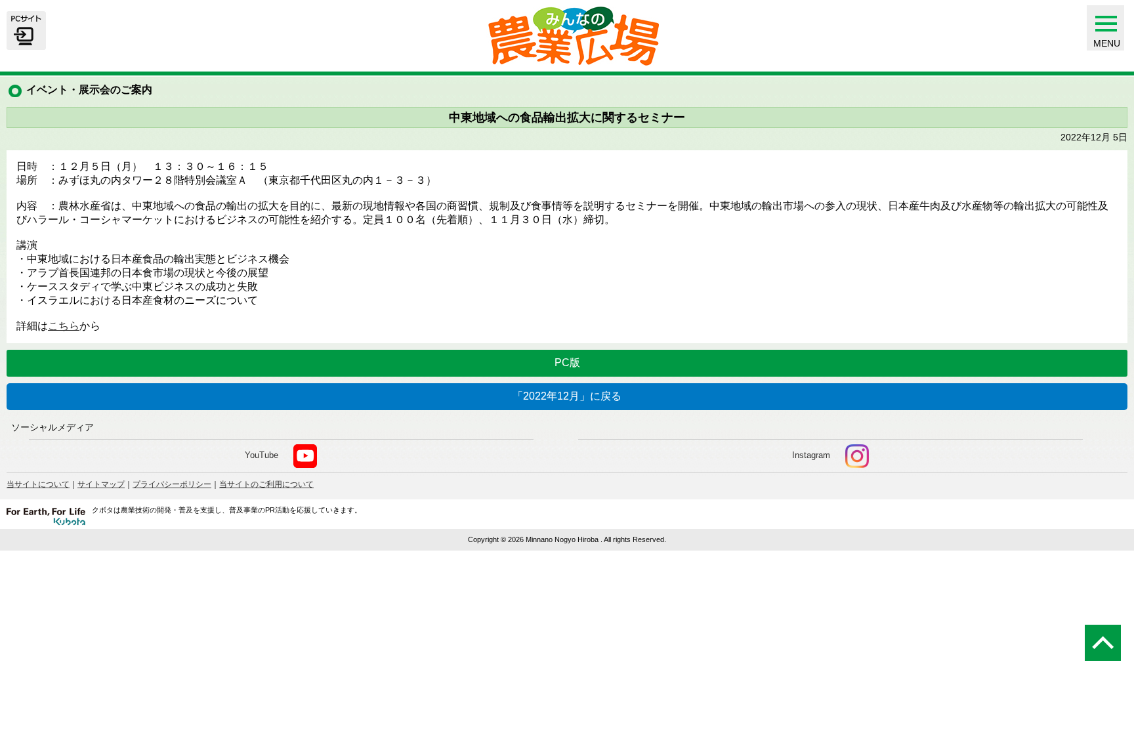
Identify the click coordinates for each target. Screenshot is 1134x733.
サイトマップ (101, 484)
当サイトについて (38, 484)
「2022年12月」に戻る (567, 396)
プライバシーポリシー (172, 484)
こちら (63, 325)
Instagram (811, 455)
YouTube (261, 455)
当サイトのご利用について (266, 484)
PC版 (567, 362)
